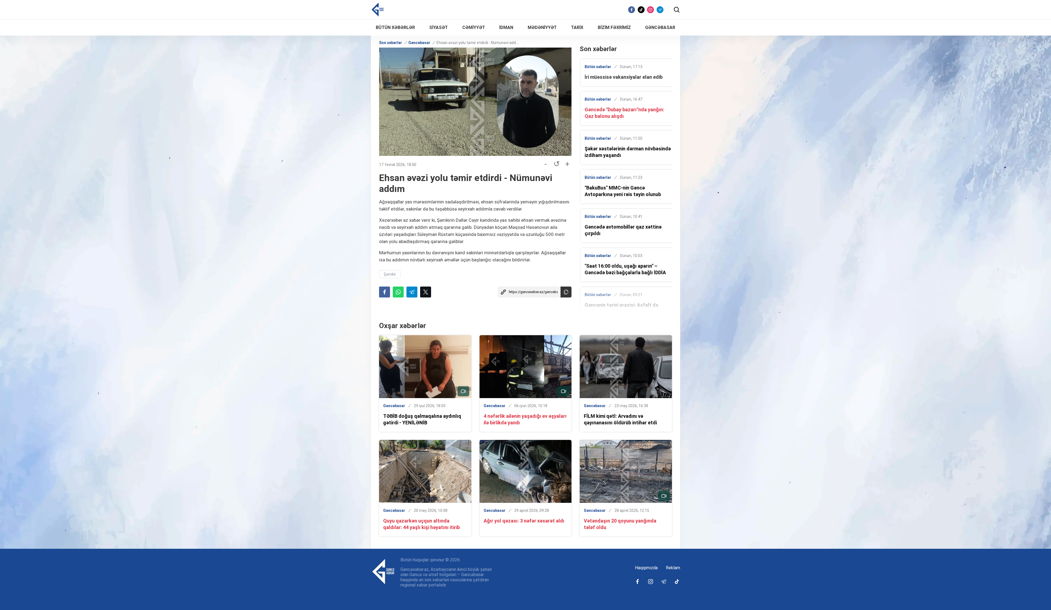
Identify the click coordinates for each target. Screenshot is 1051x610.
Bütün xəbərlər (598, 67)
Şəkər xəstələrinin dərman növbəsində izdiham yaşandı (628, 152)
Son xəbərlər (390, 42)
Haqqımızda (646, 567)
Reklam (673, 567)
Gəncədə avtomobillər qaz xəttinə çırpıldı (623, 230)
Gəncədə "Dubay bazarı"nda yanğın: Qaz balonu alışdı (624, 113)
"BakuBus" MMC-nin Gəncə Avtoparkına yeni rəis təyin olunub (623, 191)
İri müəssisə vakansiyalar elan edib (624, 77)
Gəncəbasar (419, 42)
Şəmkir (390, 274)
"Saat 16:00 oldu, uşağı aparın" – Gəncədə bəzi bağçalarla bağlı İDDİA (625, 269)
